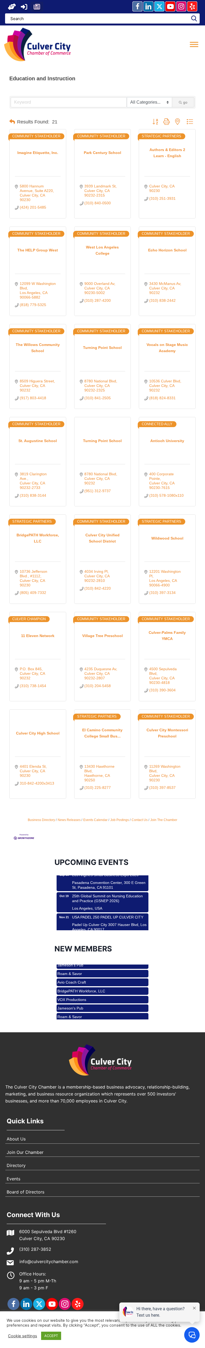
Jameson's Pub (70, 997)
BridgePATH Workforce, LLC (81, 980)
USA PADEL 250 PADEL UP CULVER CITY (107, 906)
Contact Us (140, 820)
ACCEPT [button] (51, 1336)
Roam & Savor (69, 1006)
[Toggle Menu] (194, 44)
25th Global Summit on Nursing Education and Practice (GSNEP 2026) (107, 887)
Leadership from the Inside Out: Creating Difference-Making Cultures (106, 929)
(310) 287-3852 (35, 1249)
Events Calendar (95, 820)
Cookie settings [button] (22, 1336)
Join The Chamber (163, 820)
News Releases (69, 820)
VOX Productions (71, 988)
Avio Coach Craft (71, 971)
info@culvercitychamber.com (48, 1261)
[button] (12, 7)
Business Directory (41, 820)
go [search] (185, 102)
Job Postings (119, 820)
